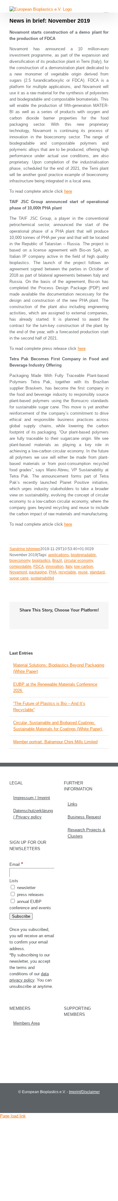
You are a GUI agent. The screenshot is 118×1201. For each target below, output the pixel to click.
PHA (53, 572)
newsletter (26, 887)
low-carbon (83, 566)
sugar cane (19, 578)
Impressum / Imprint (31, 797)
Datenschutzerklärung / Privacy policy (32, 813)
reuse (83, 572)
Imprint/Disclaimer (84, 1092)
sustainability (42, 578)
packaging (38, 572)
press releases (30, 894)
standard (97, 572)
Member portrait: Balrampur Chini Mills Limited (55, 741)
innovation (55, 566)
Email (16, 864)
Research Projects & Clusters (86, 832)
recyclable (67, 572)
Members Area (26, 1023)
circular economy (78, 560)
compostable (20, 566)
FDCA (38, 566)
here (68, 191)
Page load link (13, 1116)
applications (58, 555)
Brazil (57, 560)
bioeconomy (19, 560)
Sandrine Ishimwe (24, 549)
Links (72, 804)
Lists (13, 880)
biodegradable (83, 555)
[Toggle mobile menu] (106, 9)
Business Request (84, 817)
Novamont (18, 572)
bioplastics (41, 560)
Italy (68, 566)
